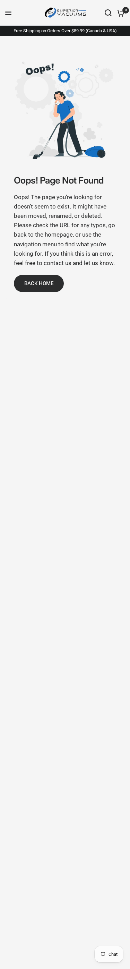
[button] (39, 283)
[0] (119, 13)
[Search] (108, 13)
